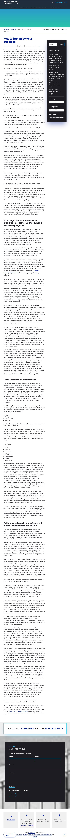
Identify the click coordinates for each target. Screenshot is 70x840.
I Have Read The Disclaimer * (20, 790)
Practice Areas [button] (23, 7)
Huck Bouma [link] (13, 46)
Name (11, 757)
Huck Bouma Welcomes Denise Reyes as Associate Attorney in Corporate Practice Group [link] (56, 76)
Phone (37, 757)
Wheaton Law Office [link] (27, 825)
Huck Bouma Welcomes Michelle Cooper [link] (54, 92)
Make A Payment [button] (38, 7)
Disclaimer (12, 787)
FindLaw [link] (35, 836)
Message (12, 773)
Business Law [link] (28, 46)
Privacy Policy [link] (31, 834)
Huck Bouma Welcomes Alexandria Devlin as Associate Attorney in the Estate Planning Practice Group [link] (56, 58)
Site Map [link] (25, 834)
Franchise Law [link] (36, 46)
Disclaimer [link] (19, 834)
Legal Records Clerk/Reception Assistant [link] (54, 67)
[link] (11, 2)
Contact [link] (51, 7)
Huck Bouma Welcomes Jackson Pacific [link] (55, 85)
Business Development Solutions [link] (43, 834)
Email (11, 765)
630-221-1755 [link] (61, 2)
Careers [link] (31, 7)
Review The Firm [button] (9, 834)
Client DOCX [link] (57, 7)
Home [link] (10, 7)
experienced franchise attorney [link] (18, 711)
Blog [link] (46, 7)
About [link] (14, 7)
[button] (64, 834)
